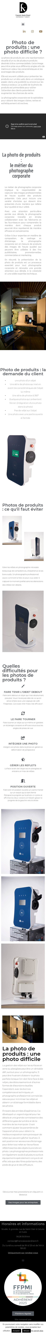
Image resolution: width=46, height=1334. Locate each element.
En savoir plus (37, 1331)
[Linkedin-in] (24, 31)
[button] (23, 24)
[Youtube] (41, 31)
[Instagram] (32, 31)
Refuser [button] (26, 1331)
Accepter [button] (16, 1331)
